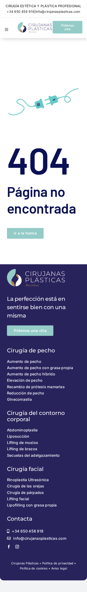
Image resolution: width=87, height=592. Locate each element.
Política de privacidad (57, 563)
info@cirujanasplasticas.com (57, 11)
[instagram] (17, 547)
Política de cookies (34, 568)
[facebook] (9, 547)
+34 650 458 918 (20, 11)
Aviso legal (59, 568)
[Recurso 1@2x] (35, 24)
